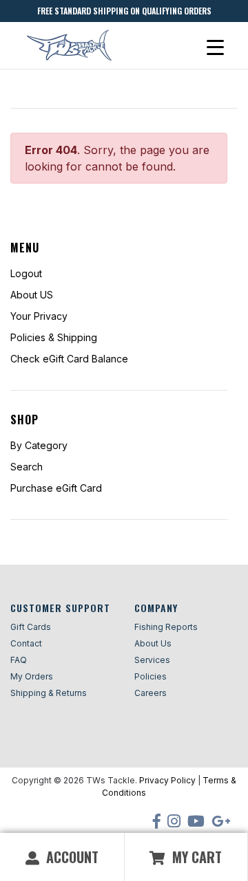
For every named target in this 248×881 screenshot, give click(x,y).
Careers (150, 693)
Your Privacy (39, 316)
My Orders (31, 676)
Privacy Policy (167, 780)
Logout (26, 273)
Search (26, 466)
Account (71, 857)
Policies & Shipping (53, 337)
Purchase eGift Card (56, 488)
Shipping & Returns (48, 693)
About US (31, 295)
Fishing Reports (166, 627)
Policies (150, 676)
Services (152, 660)
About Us (153, 643)
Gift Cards (30, 627)
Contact (26, 643)
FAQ (18, 660)
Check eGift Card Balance (69, 359)
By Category (39, 445)
